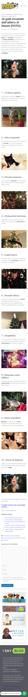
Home (3, 14)
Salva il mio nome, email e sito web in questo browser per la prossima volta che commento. (14, 579)
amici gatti (23, 538)
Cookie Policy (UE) (8, 688)
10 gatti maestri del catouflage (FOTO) (13, 506)
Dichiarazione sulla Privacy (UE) (11, 686)
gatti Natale (4, 540)
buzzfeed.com (12, 510)
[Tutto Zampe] (10, 6)
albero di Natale (15, 538)
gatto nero (5, 220)
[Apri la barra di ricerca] (21, 6)
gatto (11, 145)
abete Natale (6, 538)
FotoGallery (9, 14)
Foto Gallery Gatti (8, 536)
